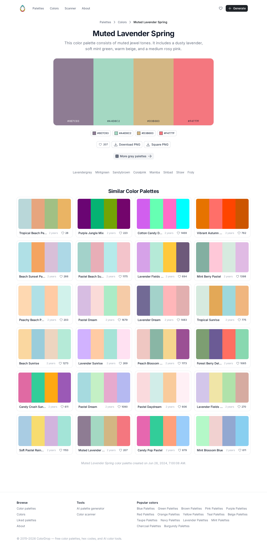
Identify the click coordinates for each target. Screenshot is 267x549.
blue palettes (146, 508)
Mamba (155, 172)
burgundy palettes (176, 526)
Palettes (38, 8)
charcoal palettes (149, 526)
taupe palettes (147, 520)
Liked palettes (26, 520)
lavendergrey (82, 172)
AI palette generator (90, 508)
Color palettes (26, 508)
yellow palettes (193, 514)
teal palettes (215, 514)
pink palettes (214, 508)
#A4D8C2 (125, 133)
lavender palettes (195, 520)
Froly (191, 172)
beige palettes (237, 514)
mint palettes (220, 520)
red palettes (145, 514)
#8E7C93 (103, 133)
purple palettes (236, 508)
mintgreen (102, 172)
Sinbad (168, 172)
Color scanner (86, 514)
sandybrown (121, 172)
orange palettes (168, 514)
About (86, 8)
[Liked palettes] (220, 8)
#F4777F (169, 133)
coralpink (139, 172)
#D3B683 (148, 133)
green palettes (168, 508)
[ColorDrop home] (22, 8)
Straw (180, 172)
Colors (54, 8)
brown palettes (191, 508)
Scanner (70, 8)
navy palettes (170, 520)
